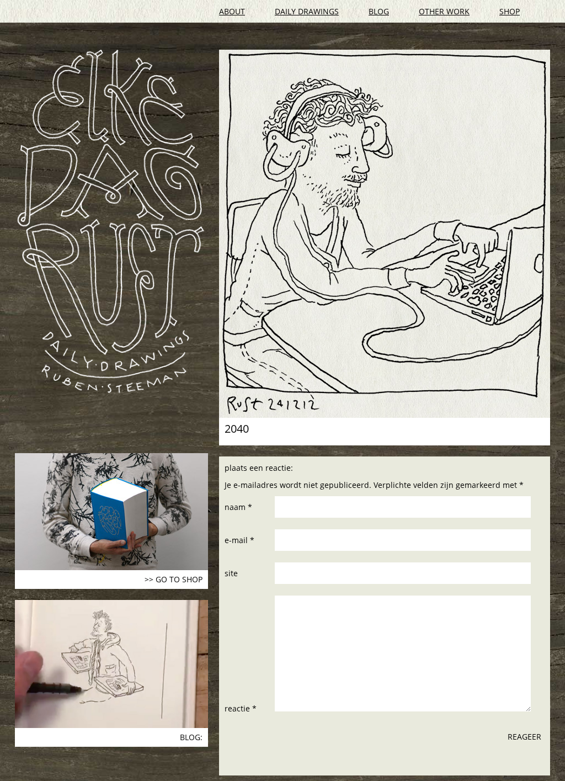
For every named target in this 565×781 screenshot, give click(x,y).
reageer (524, 736)
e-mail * (239, 540)
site (231, 573)
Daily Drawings (307, 11)
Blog (379, 11)
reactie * (241, 708)
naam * (238, 507)
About (232, 11)
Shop (509, 11)
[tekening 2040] (385, 234)
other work (444, 11)
